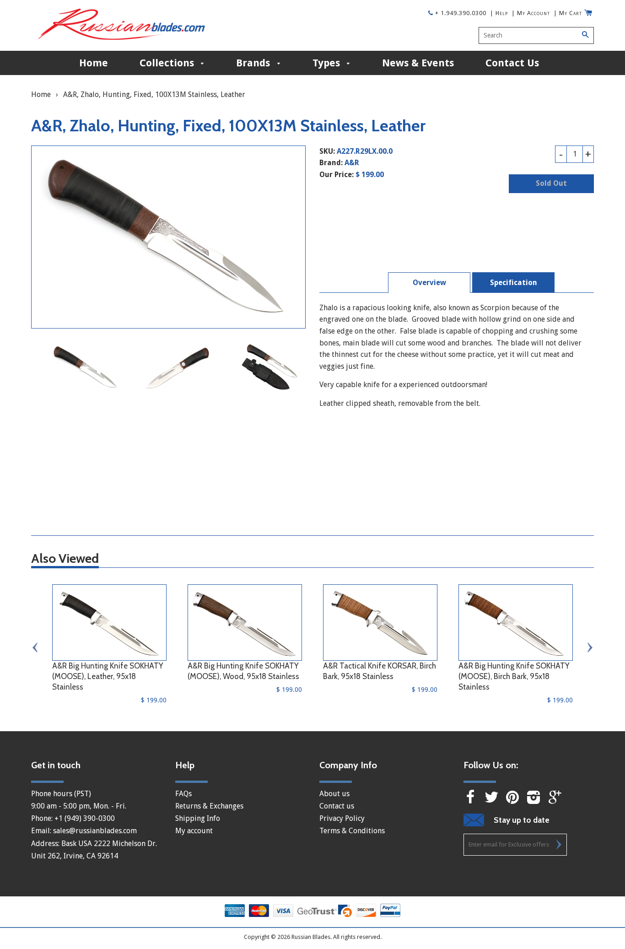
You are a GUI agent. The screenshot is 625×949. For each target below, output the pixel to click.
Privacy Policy (342, 818)
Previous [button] (35, 647)
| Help (499, 13)
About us (334, 793)
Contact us (336, 806)
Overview (429, 282)
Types (327, 63)
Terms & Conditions (352, 830)
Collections (168, 63)
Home (93, 63)
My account (194, 830)
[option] (86, 367)
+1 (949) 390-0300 (84, 818)
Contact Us (512, 63)
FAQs (183, 793)
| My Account (531, 13)
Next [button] (589, 647)
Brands (254, 63)
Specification (513, 282)
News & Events (418, 63)
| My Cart (568, 13)
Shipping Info (197, 818)
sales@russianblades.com (95, 830)
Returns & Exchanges (209, 806)
